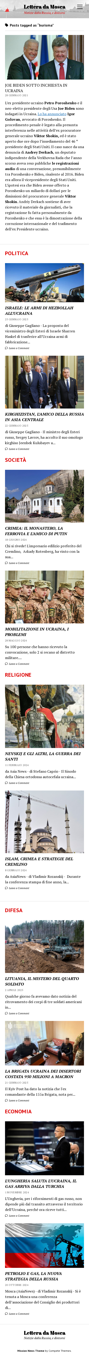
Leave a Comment (18, 348)
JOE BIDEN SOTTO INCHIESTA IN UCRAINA (36, 87)
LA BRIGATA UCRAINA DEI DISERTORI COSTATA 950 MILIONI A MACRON (43, 1073)
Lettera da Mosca (44, 6)
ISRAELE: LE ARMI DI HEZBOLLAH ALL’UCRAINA (39, 310)
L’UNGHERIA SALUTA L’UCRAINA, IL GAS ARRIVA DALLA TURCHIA (40, 1183)
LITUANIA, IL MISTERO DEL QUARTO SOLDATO (42, 981)
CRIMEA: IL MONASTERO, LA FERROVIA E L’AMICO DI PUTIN (36, 530)
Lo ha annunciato (52, 113)
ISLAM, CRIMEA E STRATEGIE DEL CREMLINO (39, 861)
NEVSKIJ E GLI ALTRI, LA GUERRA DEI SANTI (43, 756)
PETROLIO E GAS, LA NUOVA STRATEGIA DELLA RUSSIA (33, 1276)
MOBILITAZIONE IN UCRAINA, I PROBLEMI (37, 631)
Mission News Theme (30, 1350)
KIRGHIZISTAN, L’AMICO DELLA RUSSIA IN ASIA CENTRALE (44, 416)
